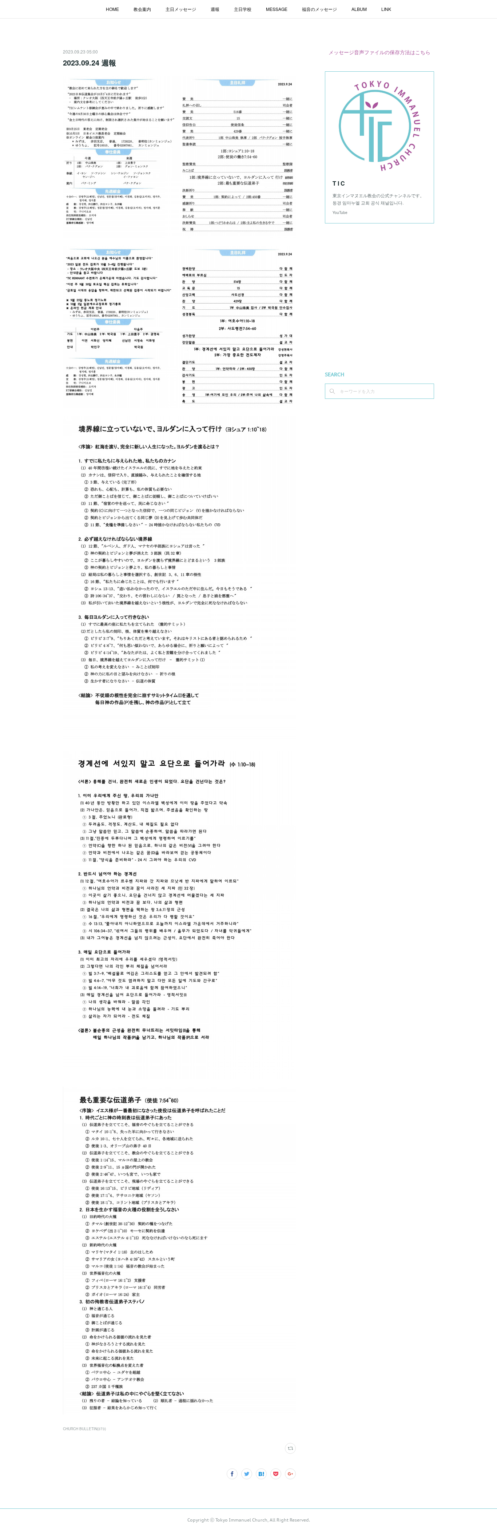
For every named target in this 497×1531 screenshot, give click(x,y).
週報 (215, 9)
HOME (112, 9)
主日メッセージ (181, 9)
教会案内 (142, 9)
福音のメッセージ (319, 9)
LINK (386, 9)
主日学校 (242, 9)
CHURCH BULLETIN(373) (84, 1428)
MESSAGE (276, 9)
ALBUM (359, 9)
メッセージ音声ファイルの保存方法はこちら (379, 52)
